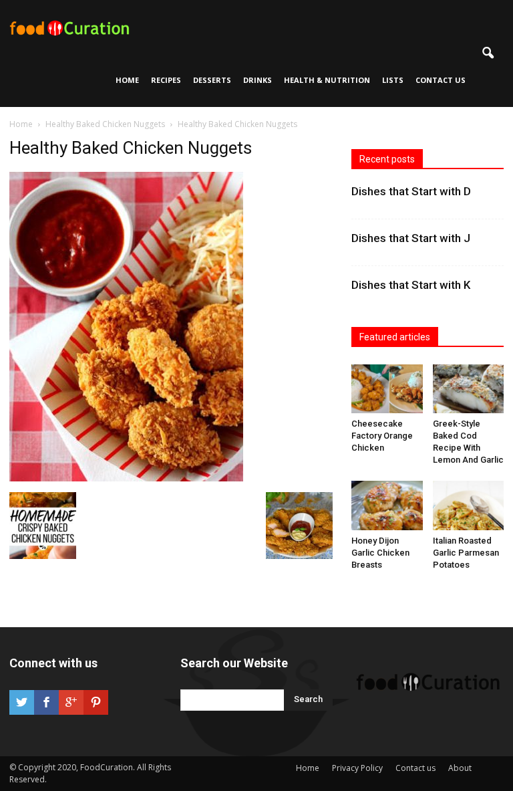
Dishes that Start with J (410, 238)
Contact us (440, 80)
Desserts (212, 80)
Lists (392, 80)
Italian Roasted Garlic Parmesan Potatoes (466, 553)
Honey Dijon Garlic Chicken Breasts (380, 553)
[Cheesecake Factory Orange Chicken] (387, 388)
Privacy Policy (357, 768)
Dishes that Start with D (411, 191)
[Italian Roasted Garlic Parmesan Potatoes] (468, 505)
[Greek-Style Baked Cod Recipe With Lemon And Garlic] (468, 388)
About (460, 768)
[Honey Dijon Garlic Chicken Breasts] (387, 505)
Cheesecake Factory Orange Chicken (382, 436)
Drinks (257, 80)
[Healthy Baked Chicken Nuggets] (126, 478)
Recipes (166, 80)
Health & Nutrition (327, 80)
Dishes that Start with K (410, 285)
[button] (488, 53)
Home (127, 80)
